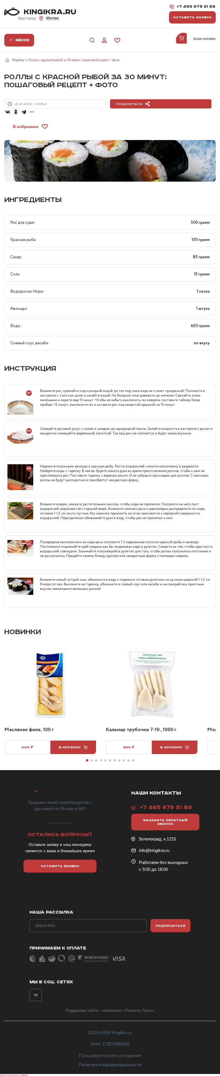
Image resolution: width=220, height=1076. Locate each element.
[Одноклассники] (15, 111)
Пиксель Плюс (138, 1010)
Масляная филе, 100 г (29, 730)
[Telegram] (23, 111)
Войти (104, 40)
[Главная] (8, 60)
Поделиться (129, 104)
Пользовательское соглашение (110, 1055)
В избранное (25, 126)
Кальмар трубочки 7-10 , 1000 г (141, 730)
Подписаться (170, 926)
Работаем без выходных (163, 862)
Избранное (117, 40)
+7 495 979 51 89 (196, 6)
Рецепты (18, 60)
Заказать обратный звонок (165, 822)
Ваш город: (38, 18)
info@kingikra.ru (154, 850)
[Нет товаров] (183, 40)
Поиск (92, 40)
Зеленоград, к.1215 (157, 838)
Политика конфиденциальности (110, 1064)
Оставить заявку (192, 17)
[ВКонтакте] (7, 111)
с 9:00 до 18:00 (153, 869)
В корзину (70, 747)
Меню (22, 40)
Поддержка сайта (82, 1010)
